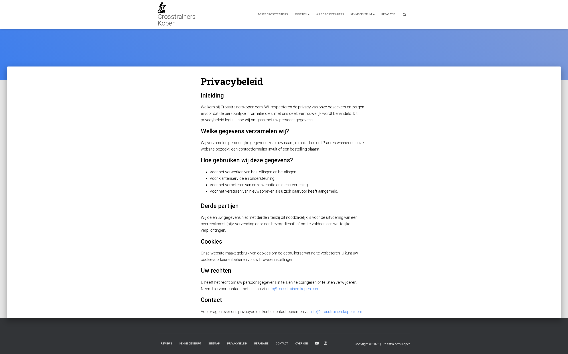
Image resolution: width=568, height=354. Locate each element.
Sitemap (214, 343)
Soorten (300, 14)
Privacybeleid (237, 343)
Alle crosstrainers (330, 14)
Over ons (302, 343)
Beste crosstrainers (273, 14)
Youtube (317, 343)
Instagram (325, 343)
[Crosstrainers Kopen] (183, 14)
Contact (282, 343)
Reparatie (388, 14)
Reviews (166, 343)
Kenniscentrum (362, 14)
